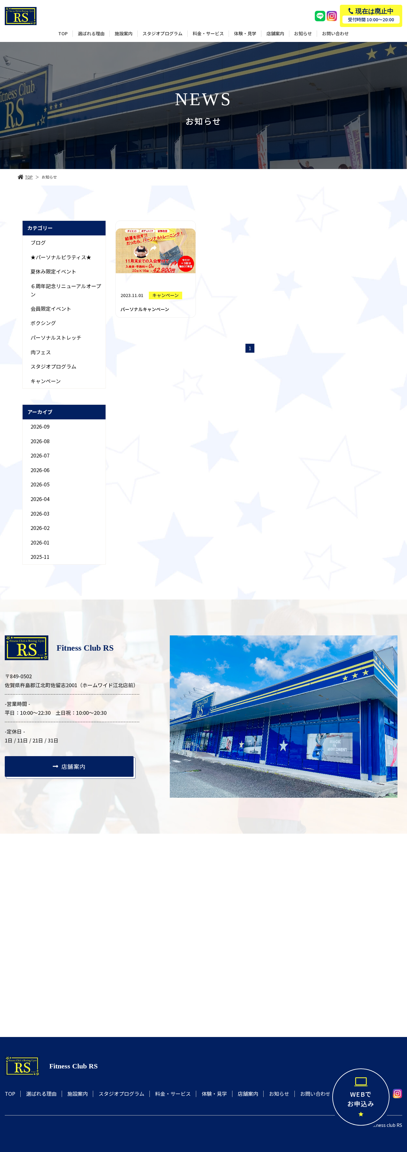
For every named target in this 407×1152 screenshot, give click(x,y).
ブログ (38, 242)
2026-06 (40, 470)
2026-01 (40, 542)
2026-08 (40, 441)
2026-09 (40, 426)
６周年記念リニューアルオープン (66, 290)
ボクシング (43, 323)
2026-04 (40, 499)
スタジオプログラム (53, 366)
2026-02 (40, 528)
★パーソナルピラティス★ (61, 257)
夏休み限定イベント (53, 271)
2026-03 (40, 513)
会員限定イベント (51, 308)
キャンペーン (46, 381)
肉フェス (41, 352)
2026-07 (40, 455)
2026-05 (40, 484)
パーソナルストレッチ (56, 337)
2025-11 (40, 556)
